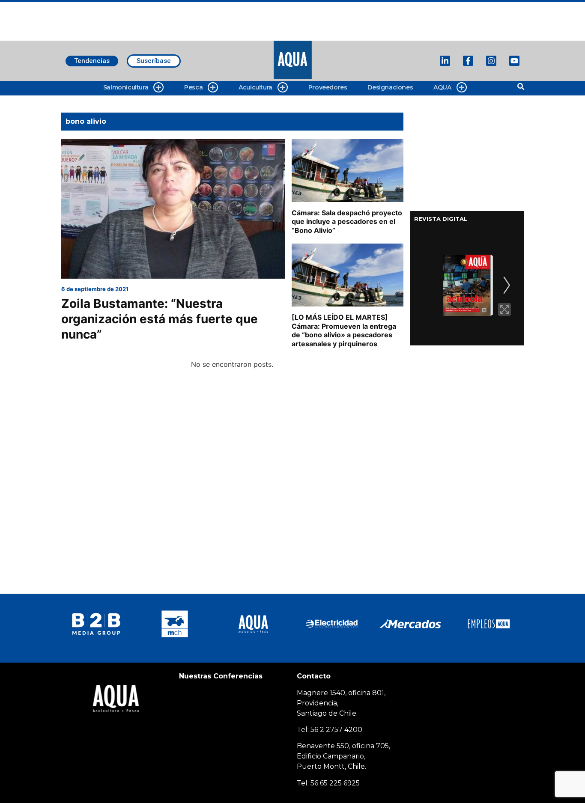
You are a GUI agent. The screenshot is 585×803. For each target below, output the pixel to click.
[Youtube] (514, 61)
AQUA (442, 87)
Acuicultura (255, 87)
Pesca (193, 87)
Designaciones (390, 87)
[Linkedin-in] (445, 61)
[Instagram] (491, 61)
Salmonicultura (125, 87)
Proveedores (327, 87)
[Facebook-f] (468, 61)
